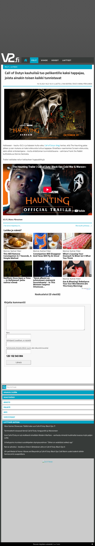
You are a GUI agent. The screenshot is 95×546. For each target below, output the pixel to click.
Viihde (44, 60)
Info (5, 412)
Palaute (7, 407)
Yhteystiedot (9, 417)
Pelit (34, 60)
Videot (55, 60)
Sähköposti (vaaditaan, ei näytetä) (18, 340)
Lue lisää (56, 544)
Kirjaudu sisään (10, 392)
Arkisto (7, 402)
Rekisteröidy (9, 397)
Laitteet (66, 60)
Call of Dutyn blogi (52, 145)
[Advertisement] (47, 374)
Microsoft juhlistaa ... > (84, 225)
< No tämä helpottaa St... (12, 225)
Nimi (8, 332)
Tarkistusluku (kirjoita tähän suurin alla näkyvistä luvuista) (27, 348)
